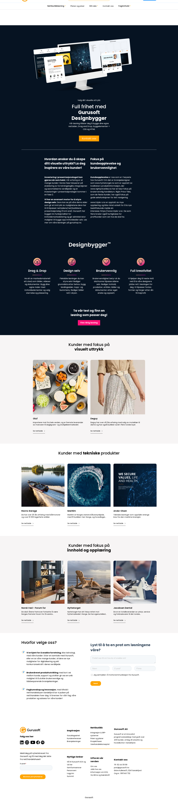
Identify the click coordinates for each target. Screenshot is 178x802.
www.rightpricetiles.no (101, 188)
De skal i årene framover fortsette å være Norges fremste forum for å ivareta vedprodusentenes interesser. (39, 613)
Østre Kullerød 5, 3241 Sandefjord (127, 770)
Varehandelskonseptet (100, 744)
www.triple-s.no (97, 202)
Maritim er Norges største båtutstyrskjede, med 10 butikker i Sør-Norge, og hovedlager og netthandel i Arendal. (86, 516)
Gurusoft (89, 797)
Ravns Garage (29, 511)
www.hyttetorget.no (104, 183)
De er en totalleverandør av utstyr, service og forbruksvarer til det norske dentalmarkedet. (131, 613)
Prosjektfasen (96, 741)
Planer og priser (77, 6)
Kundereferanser (74, 738)
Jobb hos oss (95, 769)
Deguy (94, 418)
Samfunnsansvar (74, 767)
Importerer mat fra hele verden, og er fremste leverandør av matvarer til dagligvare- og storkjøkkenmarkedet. (58, 423)
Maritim (71, 511)
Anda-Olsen (120, 511)
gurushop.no (75, 222)
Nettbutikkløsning (55, 6)
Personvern (71, 770)
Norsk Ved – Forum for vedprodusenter (33, 608)
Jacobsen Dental (122, 608)
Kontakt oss (108, 6)
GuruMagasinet (73, 735)
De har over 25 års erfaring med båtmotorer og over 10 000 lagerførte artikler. (40, 516)
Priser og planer (96, 738)
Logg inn (70, 773)
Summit (70, 776)
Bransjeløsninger (74, 741)
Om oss (93, 6)
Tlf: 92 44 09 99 (120, 764)
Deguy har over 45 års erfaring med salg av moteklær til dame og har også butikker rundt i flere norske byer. (115, 423)
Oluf (35, 418)
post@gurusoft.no (121, 767)
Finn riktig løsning (89, 322)
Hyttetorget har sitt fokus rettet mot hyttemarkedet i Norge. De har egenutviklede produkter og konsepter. (87, 613)
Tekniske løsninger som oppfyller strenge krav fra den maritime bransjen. (131, 516)
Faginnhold (123, 6)
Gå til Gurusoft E (74, 762)
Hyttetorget (74, 608)
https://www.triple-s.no (111, 211)
